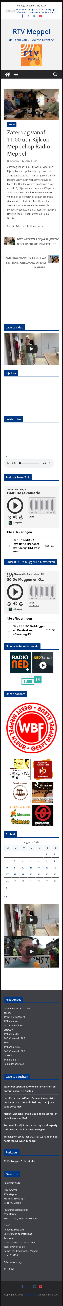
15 (47, 867)
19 (23, 874)
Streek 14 (9, 1269)
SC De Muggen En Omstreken (20, 1161)
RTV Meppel (31, 31)
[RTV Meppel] (8, 74)
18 (15, 874)
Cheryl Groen (31, 160)
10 (7, 867)
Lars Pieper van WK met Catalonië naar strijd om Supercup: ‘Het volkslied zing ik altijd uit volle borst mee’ (29, 1102)
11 (15, 867)
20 (31, 874)
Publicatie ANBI (12, 1183)
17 (7, 874)
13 (31, 867)
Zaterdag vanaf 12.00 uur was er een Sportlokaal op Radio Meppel (26, 262)
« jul (6, 896)
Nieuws (11, 124)
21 (39, 874)
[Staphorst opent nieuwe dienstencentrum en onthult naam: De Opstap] (31, 349)
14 (39, 867)
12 (23, 867)
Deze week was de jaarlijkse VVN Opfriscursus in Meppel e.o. (38, 242)
